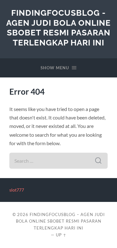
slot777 (16, 190)
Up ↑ (61, 234)
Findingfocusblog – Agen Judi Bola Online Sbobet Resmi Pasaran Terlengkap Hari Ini (60, 221)
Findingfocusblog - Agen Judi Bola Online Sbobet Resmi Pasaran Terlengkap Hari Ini (58, 27)
